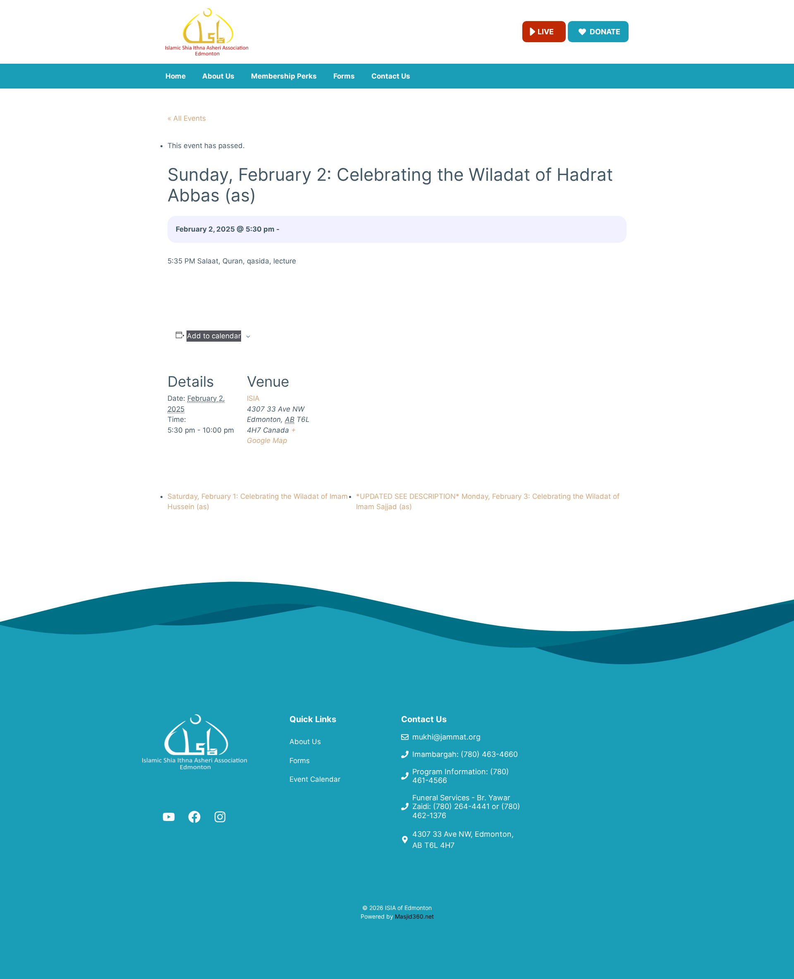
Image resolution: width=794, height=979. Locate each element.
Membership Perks (284, 76)
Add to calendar (214, 336)
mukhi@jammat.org (446, 736)
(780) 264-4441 (461, 806)
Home (175, 76)
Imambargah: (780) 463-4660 (465, 754)
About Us (218, 76)
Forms (344, 76)
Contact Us (390, 76)
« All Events (186, 118)
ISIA (253, 398)
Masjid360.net (414, 916)
